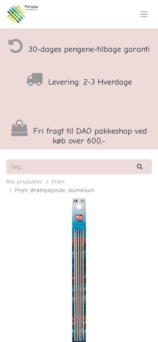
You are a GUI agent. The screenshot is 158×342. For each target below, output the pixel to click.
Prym (57, 181)
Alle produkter (24, 181)
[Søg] (140, 166)
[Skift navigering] (144, 14)
